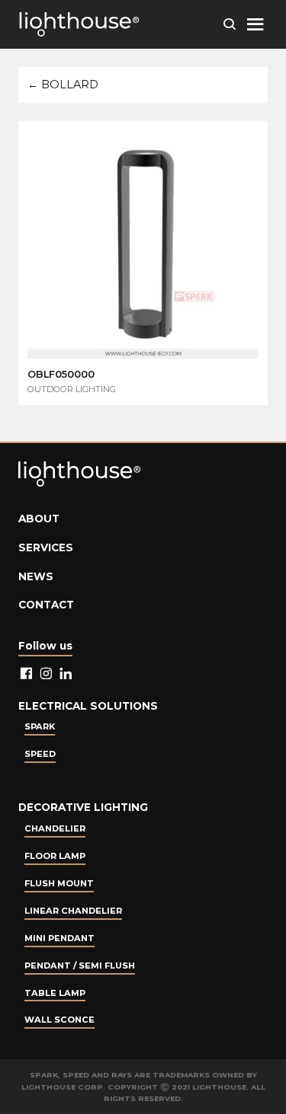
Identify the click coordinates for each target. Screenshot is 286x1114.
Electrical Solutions (88, 706)
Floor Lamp (54, 856)
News (35, 576)
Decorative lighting (83, 807)
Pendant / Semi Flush (79, 965)
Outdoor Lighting (71, 389)
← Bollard (62, 84)
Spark (39, 726)
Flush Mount (59, 883)
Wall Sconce (59, 1019)
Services (45, 547)
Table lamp (54, 993)
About (38, 518)
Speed (40, 754)
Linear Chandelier (73, 910)
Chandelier (54, 828)
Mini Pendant (59, 938)
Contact (46, 604)
